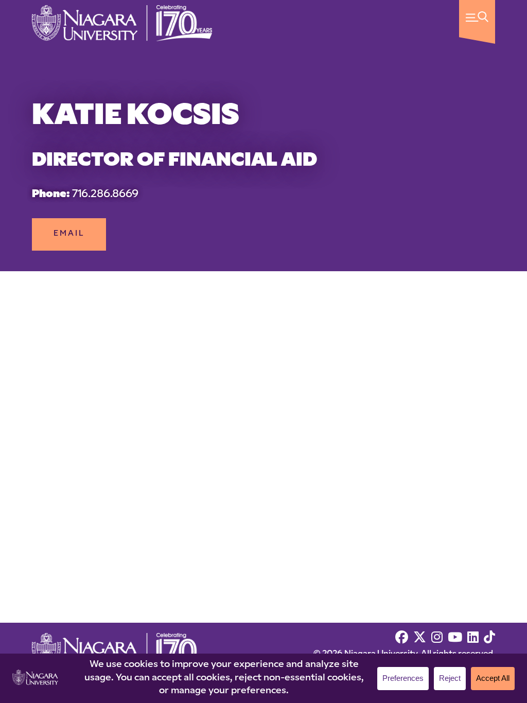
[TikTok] (489, 638)
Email (69, 234)
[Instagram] (437, 638)
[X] (419, 638)
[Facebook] (401, 638)
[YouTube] (455, 638)
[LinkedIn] (473, 638)
